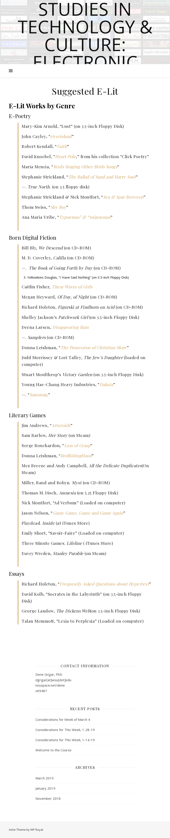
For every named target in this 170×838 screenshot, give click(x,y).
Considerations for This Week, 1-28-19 (65, 729)
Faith (62, 146)
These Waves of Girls (72, 286)
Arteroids (61, 425)
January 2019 (45, 788)
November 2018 (48, 798)
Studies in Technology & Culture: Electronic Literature (85, 44)
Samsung (38, 394)
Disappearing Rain (70, 327)
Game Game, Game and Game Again (88, 513)
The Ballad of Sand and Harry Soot (102, 177)
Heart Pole (65, 156)
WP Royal (36, 830)
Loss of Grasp (77, 445)
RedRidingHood (76, 455)
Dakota (106, 384)
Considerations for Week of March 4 (62, 719)
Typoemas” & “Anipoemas (84, 217)
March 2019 (44, 778)
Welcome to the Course (53, 750)
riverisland (61, 136)
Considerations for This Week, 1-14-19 (65, 740)
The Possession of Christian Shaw (94, 347)
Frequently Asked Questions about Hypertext (104, 584)
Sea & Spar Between (123, 197)
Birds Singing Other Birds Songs (85, 166)
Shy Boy (58, 207)
